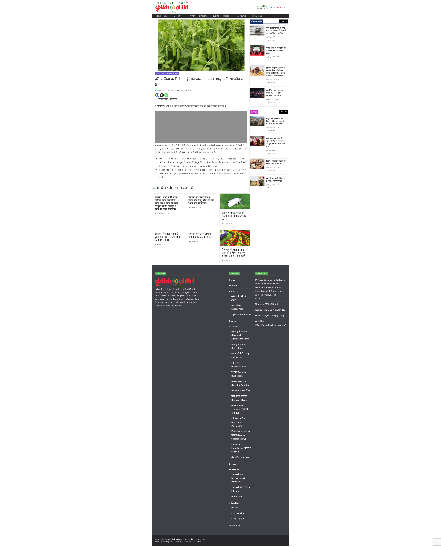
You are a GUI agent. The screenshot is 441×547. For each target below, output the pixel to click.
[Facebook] (157, 95)
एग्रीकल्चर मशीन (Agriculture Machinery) (238, 422)
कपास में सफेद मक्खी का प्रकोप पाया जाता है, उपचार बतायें (234, 216)
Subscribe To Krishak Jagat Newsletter (238, 478)
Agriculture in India (241, 314)
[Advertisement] (201, 127)
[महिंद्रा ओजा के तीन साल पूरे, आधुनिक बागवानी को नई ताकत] (257, 54)
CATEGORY (203, 16)
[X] (162, 95)
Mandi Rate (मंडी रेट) (241, 390)
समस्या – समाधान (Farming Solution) (167, 73)
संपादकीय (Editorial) (240, 457)
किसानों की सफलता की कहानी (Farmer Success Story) (240, 435)
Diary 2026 (236, 496)
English (260, 6)
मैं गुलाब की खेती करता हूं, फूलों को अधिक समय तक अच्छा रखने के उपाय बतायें (234, 253)
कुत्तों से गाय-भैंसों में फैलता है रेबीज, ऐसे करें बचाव (275, 179)
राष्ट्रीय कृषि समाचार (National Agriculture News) (240, 335)
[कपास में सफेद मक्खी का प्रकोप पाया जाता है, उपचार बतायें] (235, 195)
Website (235, 508)
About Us (178, 16)
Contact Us (257, 16)
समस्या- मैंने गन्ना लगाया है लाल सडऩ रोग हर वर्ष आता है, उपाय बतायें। (167, 237)
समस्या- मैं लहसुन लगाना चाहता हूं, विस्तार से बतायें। (200, 235)
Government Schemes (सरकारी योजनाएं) (239, 409)
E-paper (191, 16)
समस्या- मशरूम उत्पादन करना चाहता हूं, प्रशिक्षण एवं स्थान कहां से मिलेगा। (201, 200)
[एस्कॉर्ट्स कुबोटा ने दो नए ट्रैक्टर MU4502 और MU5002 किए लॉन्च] (257, 97)
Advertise (241, 16)
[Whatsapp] (166, 95)
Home (158, 16)
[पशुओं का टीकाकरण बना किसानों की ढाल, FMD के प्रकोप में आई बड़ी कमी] (257, 125)
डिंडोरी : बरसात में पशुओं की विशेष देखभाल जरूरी (276, 162)
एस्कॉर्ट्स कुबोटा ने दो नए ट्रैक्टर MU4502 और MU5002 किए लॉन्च (274, 93)
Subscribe (227, 16)
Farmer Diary (238, 519)
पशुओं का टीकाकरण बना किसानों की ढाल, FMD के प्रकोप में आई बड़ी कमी (275, 121)
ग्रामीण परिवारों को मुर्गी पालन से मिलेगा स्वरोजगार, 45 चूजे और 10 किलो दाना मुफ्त (275, 142)
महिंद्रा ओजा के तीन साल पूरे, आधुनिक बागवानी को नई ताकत (276, 51)
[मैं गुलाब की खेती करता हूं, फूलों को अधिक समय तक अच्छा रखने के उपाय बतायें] (235, 232)
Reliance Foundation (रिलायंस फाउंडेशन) (241, 448)
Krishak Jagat (187, 90)
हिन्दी (265, 6)
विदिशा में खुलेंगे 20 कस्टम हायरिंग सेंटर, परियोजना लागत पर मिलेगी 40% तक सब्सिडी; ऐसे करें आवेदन (275, 72)
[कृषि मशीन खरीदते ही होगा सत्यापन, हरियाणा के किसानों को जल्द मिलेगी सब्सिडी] (257, 34)
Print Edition (237, 513)
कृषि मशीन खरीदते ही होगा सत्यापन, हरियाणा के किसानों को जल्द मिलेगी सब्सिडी (276, 31)
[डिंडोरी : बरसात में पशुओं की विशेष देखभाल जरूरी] (257, 166)
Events (216, 16)
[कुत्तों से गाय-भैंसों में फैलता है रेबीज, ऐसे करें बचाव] (257, 184)
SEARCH (167, 16)
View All (284, 21)
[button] (183, 16)
